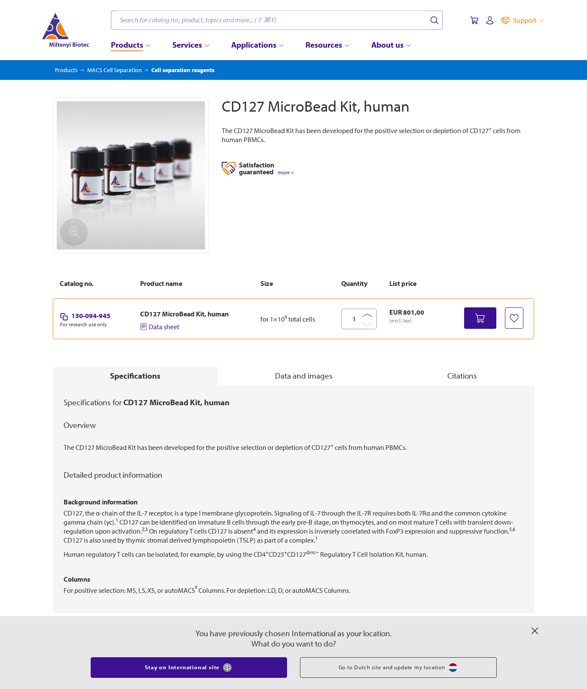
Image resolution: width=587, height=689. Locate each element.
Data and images (304, 375)
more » (286, 172)
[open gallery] (131, 175)
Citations (462, 375)
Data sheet (164, 326)
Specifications (135, 375)
